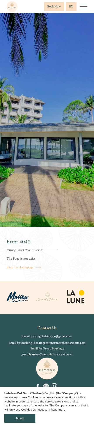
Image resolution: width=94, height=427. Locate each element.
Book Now (54, 6)
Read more (58, 409)
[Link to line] (46, 386)
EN (71, 6)
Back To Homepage (20, 267)
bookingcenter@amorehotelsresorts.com (59, 343)
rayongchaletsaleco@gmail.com (52, 336)
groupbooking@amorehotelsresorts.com (47, 354)
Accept (20, 418)
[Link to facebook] (37, 386)
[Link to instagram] (54, 386)
